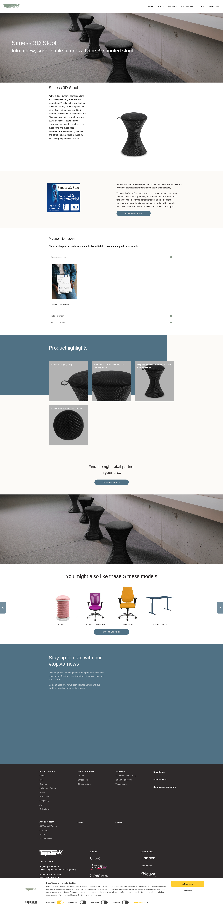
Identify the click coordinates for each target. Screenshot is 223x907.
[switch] (83, 902)
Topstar (150, 6)
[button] (220, 608)
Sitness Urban (186, 6)
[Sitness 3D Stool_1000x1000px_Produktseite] (133, 166)
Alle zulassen (187, 884)
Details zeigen (138, 902)
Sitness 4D (63, 624)
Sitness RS (171, 6)
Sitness (160, 6)
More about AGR (133, 213)
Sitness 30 (128, 624)
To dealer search (111, 482)
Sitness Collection (111, 632)
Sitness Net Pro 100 (95, 624)
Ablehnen (188, 891)
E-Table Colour (160, 624)
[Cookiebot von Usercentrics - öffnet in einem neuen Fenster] (31, 902)
